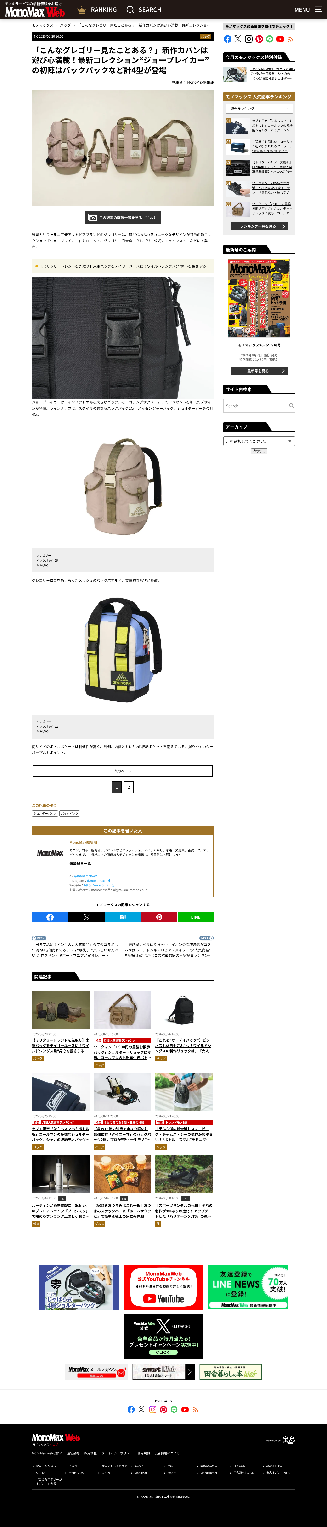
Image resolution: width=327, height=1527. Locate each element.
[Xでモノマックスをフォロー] (238, 41)
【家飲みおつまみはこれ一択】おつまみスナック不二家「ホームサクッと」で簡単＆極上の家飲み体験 (122, 1211)
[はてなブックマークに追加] (123, 917)
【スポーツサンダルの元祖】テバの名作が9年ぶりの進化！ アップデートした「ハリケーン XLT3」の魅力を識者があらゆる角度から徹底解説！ (184, 1216)
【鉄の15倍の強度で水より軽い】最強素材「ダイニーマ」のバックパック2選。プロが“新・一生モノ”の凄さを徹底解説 (122, 1136)
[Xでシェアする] (86, 917)
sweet (139, 1466)
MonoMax (141, 1472)
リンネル (239, 1466)
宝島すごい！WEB (278, 1472)
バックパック (69, 813)
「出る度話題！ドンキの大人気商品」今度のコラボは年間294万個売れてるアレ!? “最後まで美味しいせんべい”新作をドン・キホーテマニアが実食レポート (75, 950)
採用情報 (90, 1453)
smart (172, 1472)
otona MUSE (77, 1472)
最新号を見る (258, 370)
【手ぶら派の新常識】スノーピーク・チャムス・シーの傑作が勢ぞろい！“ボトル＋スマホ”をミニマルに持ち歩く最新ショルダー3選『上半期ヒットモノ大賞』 (184, 1139)
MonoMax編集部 (83, 842)
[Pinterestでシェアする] (159, 917)
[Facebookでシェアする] (50, 917)
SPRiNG (41, 1472)
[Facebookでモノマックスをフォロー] (227, 41)
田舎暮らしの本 (243, 1472)
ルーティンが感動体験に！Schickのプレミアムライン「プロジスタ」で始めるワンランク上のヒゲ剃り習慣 (60, 1213)
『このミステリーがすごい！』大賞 (49, 1481)
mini (170, 1466)
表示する (259, 451)
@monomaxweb (86, 875)
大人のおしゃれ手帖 (115, 1466)
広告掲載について (167, 1453)
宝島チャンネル (46, 1466)
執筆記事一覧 (80, 863)
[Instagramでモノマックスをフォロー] (249, 41)
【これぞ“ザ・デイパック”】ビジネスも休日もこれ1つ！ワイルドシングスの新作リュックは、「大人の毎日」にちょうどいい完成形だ (184, 1048)
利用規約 (143, 1453)
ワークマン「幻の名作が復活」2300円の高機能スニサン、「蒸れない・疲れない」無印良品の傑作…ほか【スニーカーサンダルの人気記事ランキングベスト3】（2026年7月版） (272, 188)
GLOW (106, 1472)
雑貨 (36, 1224)
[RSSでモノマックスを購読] (195, 1410)
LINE (196, 917)
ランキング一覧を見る (258, 226)
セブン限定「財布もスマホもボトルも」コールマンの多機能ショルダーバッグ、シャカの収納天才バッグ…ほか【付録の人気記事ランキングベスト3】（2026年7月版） (60, 1139)
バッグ (205, 36)
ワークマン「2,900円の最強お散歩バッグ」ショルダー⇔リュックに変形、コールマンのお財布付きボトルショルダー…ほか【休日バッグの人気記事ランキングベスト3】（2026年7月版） (122, 1060)
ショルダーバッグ (45, 813)
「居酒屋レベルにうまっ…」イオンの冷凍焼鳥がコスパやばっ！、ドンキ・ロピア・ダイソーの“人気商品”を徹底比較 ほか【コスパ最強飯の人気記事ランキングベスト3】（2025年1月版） (168, 950)
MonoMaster (208, 1472)
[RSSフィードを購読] (291, 41)
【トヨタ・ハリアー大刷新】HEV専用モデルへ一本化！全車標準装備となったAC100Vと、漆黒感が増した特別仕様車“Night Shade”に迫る (272, 167)
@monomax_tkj (98, 880)
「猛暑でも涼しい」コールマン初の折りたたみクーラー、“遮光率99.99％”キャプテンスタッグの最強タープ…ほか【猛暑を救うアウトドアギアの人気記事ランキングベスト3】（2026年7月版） (272, 146)
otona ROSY (274, 1466)
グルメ (99, 1224)
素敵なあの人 (209, 1466)
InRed (73, 1466)
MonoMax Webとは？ (47, 1453)
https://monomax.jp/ (99, 885)
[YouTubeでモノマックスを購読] (280, 41)
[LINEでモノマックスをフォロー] (270, 41)
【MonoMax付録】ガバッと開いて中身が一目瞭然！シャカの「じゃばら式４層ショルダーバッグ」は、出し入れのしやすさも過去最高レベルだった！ (272, 74)
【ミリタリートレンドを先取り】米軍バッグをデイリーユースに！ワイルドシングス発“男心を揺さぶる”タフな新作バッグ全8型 (123, 266)
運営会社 (73, 1453)
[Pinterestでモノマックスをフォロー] (259, 41)
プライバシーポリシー (117, 1453)
